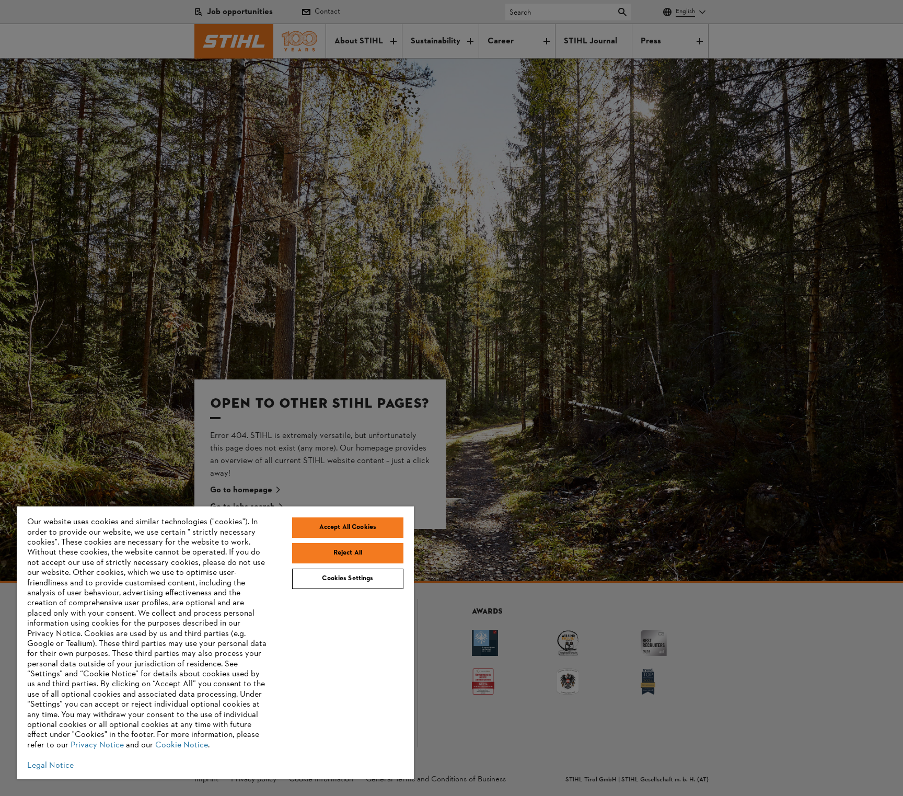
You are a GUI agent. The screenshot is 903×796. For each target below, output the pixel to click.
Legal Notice (50, 765)
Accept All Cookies (347, 527)
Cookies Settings (347, 578)
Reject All (347, 553)
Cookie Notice (181, 745)
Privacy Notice (97, 745)
